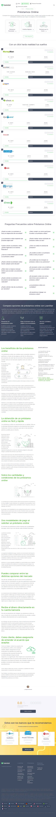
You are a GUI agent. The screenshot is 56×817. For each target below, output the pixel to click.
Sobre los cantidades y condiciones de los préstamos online (44, 361)
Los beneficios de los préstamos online (44, 352)
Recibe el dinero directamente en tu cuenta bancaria (45, 374)
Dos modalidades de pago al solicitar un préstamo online (46, 365)
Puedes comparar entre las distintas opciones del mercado (45, 369)
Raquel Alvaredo (28, 689)
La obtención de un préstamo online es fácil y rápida (45, 356)
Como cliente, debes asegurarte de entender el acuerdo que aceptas (45, 379)
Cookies (19, 780)
